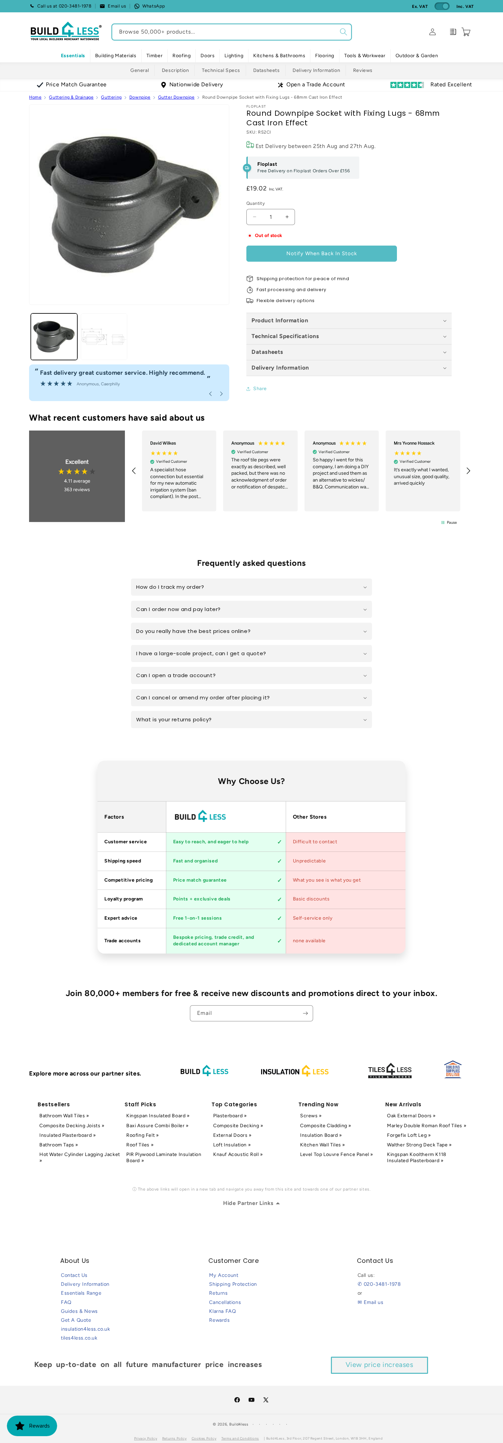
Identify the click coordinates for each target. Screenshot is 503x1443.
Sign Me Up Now (332, 753)
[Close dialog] (405, 638)
